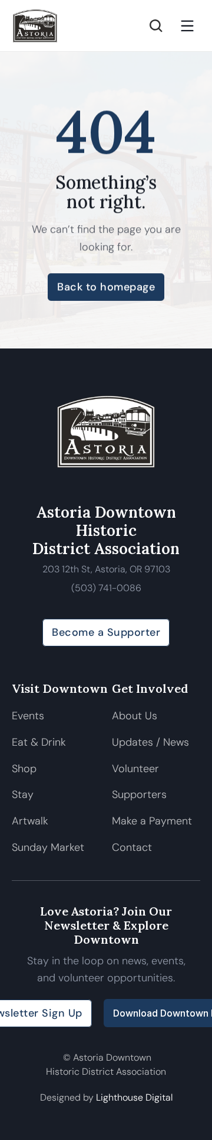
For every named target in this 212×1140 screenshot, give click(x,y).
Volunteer (135, 769)
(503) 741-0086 (106, 588)
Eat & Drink (39, 742)
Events (28, 716)
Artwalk (31, 821)
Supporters (139, 794)
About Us (134, 716)
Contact (132, 847)
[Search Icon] (156, 25)
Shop (24, 769)
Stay (23, 794)
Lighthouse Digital (134, 1097)
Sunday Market (48, 847)
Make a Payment (152, 821)
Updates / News (150, 742)
